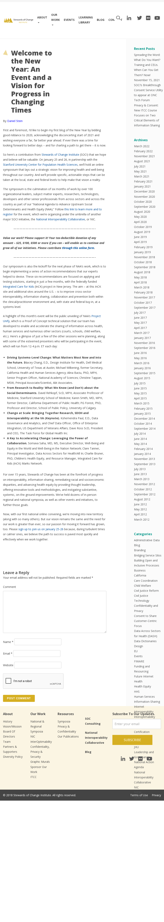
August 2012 (142, 499)
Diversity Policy (13, 757)
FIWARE (139, 661)
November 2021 (144, 156)
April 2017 (140, 328)
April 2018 (140, 282)
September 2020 (144, 207)
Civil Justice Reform (146, 590)
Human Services (144, 696)
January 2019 (142, 252)
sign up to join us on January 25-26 (40, 529)
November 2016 (144, 343)
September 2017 (144, 307)
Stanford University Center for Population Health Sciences (40, 164)
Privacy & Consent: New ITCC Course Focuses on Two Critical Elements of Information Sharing (147, 115)
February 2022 (143, 151)
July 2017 (140, 312)
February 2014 (143, 449)
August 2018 (142, 272)
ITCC (33, 777)
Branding (140, 550)
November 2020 (144, 197)
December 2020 (144, 191)
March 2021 (141, 176)
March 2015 (141, 403)
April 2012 (140, 514)
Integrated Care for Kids (18, 286)
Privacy (156, 795)
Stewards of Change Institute (60, 154)
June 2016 (140, 353)
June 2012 (140, 504)
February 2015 (143, 408)
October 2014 (143, 423)
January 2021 (142, 186)
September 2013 (144, 464)
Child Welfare (142, 585)
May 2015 (140, 393)
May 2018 (140, 277)
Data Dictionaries (145, 641)
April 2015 (140, 398)
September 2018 (144, 267)
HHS (137, 691)
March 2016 (141, 363)
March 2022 (141, 146)
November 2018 (144, 257)
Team (7, 742)
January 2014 (142, 454)
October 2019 (143, 227)
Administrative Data (147, 540)
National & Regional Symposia (37, 726)
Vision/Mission (12, 726)
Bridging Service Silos (147, 555)
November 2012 (144, 484)
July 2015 (140, 383)
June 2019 (140, 237)
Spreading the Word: (147, 55)
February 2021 (143, 181)
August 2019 (142, 232)
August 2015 (142, 378)
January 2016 (142, 368)
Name (8, 642)
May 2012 (140, 509)
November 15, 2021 (147, 80)
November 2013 (144, 459)
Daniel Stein (15, 121)
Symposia (64, 721)
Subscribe (132, 740)
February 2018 (143, 292)
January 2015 (142, 413)
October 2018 (143, 262)
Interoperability (143, 711)
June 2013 (140, 474)
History (7, 721)
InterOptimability (41, 742)
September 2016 (144, 348)
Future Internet (143, 676)
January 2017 (142, 338)
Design (138, 646)
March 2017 (141, 333)
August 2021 (142, 161)
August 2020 (142, 212)
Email (7, 653)
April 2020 (140, 222)
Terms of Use (139, 795)
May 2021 (140, 171)
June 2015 (140, 388)
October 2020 (143, 202)
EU (136, 651)
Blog (100, 20)
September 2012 (144, 494)
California (140, 575)
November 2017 (144, 297)
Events (69, 20)
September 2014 (144, 428)
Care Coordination (146, 580)
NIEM (137, 792)
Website (8, 665)
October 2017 (143, 302)
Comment (9, 587)
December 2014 (144, 418)
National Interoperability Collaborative (60, 219)
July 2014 (140, 433)
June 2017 (140, 317)
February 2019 (143, 247)
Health (138, 681)
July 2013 (140, 469)
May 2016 (140, 358)
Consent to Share (145, 616)
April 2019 (140, 242)
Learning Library (86, 19)
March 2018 (141, 287)
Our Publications (68, 736)
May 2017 (140, 322)
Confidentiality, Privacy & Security (40, 752)
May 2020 (140, 217)
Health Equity (142, 686)
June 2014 (140, 439)
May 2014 (140, 444)
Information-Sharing (147, 701)
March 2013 (141, 479)
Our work (55, 17)
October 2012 (143, 489)
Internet (139, 706)
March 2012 (141, 519)
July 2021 (140, 166)
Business (140, 570)
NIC (136, 787)
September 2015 (144, 373)
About (42, 17)
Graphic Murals (40, 762)
